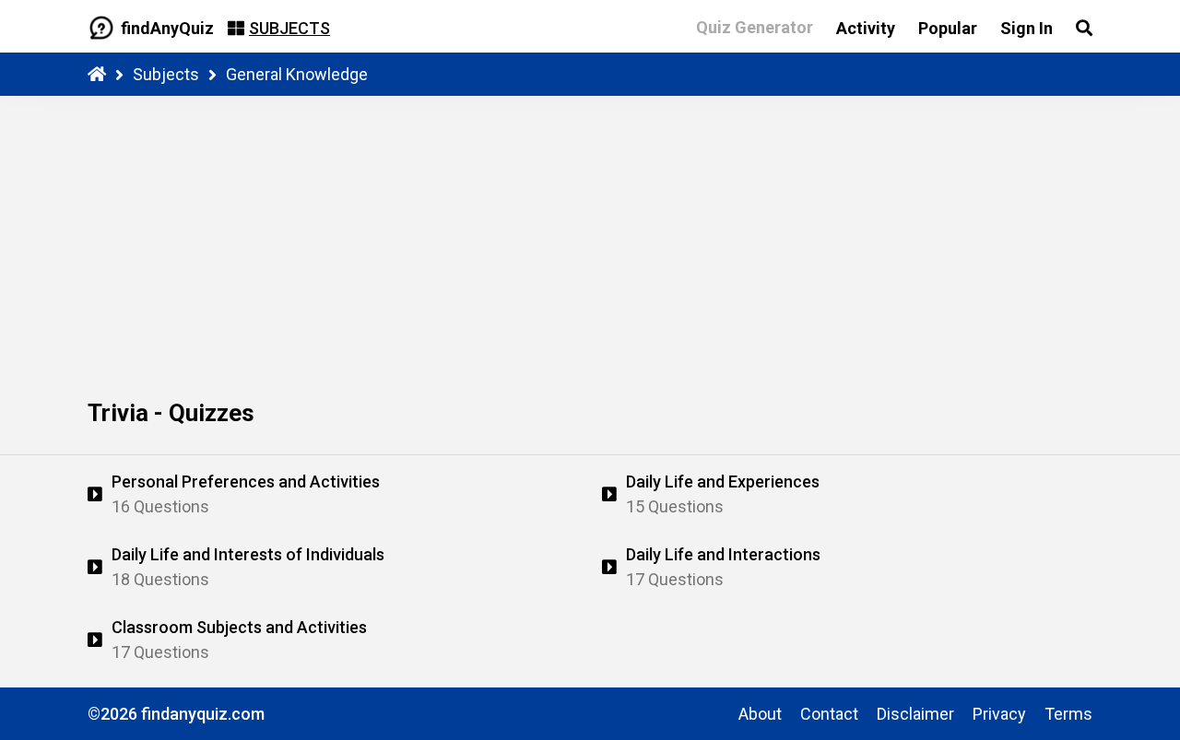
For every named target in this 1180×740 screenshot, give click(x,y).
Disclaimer (915, 713)
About (760, 713)
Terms (1068, 713)
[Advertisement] (590, 234)
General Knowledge (297, 74)
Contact (829, 713)
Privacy (999, 713)
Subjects (166, 74)
